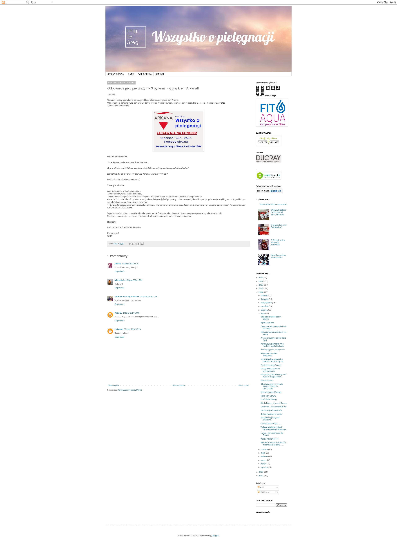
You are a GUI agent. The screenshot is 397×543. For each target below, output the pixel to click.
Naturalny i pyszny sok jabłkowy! (270, 419)
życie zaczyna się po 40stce (127, 296)
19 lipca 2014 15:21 (130, 264)
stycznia (264, 467)
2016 (261, 285)
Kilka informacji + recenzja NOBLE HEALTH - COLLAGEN (272, 386)
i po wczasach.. (267, 380)
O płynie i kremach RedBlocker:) (279, 226)
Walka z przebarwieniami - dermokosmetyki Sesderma (273, 428)
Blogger (215, 536)
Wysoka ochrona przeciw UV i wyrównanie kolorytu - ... (273, 443)
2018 (261, 278)
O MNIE (131, 74)
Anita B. (118, 313)
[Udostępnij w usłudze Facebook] (139, 243)
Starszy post (243, 385)
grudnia (264, 295)
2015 (261, 288)
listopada (265, 299)
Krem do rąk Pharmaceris (271, 410)
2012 (261, 476)
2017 (261, 281)
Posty (262, 487)
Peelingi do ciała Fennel (271, 365)
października (266, 303)
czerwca (264, 449)
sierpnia (264, 310)
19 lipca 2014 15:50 (134, 280)
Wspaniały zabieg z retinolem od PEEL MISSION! (278, 212)
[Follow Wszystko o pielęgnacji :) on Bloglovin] (269, 192)
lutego (264, 464)
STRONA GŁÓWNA (115, 74)
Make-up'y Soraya (268, 396)
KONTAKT (160, 74)
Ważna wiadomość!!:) (270, 439)
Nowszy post (113, 385)
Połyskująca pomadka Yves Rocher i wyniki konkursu (272, 345)
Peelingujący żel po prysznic (273, 350)
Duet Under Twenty (269, 399)
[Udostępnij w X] (136, 243)
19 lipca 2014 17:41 (148, 296)
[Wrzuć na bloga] (133, 243)
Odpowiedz (119, 271)
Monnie (118, 264)
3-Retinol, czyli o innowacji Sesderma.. (278, 242)
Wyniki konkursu (267, 323)
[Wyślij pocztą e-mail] (130, 243)
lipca (263, 314)
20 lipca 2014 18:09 (131, 313)
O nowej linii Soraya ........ (271, 423)
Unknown (119, 329)
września (265, 306)
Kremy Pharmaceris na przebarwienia (270, 370)
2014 (261, 292)
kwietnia (264, 457)
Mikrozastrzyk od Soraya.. (271, 392)
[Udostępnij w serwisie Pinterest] (142, 243)
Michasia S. (120, 280)
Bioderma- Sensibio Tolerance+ (269, 354)
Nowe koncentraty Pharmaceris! (278, 256)
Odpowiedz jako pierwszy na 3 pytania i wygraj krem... (273, 376)
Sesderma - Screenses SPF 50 (273, 407)
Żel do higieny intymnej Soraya (274, 403)
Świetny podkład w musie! (271, 414)
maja (263, 453)
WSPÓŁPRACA (145, 74)
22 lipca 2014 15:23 (132, 329)
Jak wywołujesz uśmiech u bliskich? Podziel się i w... (272, 360)
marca (264, 460)
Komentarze (264, 492)
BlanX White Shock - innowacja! (273, 204)
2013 (261, 472)
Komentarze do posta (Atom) (130, 390)
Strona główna (178, 385)
